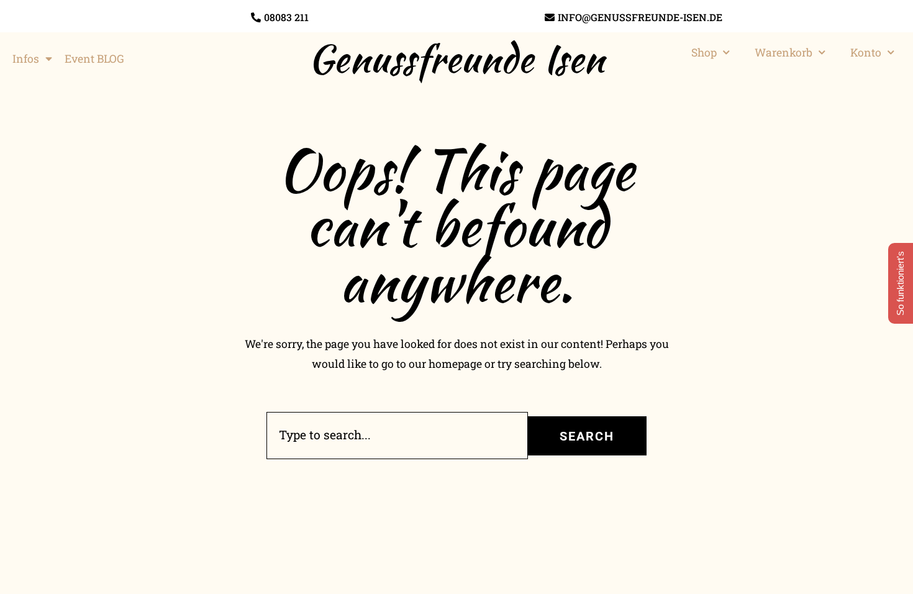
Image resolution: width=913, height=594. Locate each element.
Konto (865, 52)
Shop (704, 52)
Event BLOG (94, 59)
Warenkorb (783, 52)
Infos (25, 59)
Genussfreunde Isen (456, 58)
